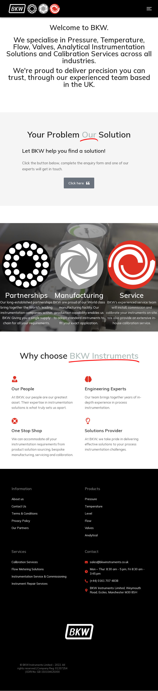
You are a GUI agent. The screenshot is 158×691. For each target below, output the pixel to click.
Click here (76, 183)
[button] (149, 8)
